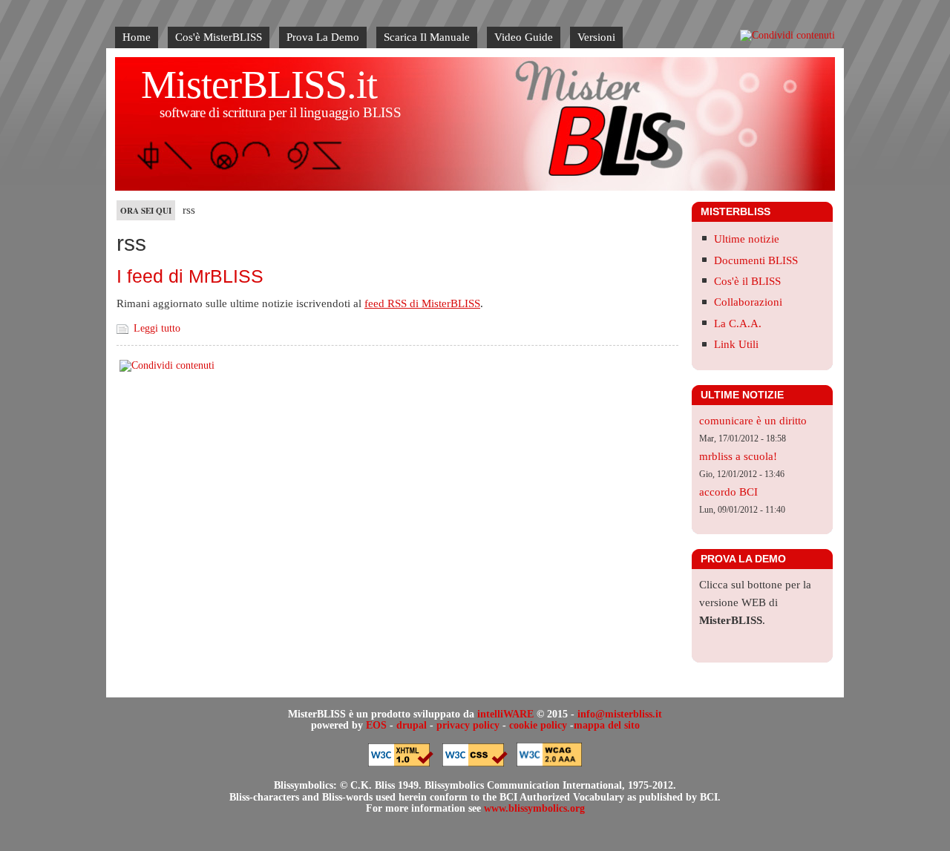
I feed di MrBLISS (190, 276)
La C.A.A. (737, 323)
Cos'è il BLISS (747, 281)
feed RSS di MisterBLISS (422, 303)
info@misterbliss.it (619, 714)
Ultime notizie (746, 239)
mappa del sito (607, 725)
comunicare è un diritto (753, 421)
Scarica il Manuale (427, 37)
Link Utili (736, 344)
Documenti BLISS (756, 260)
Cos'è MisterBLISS (218, 37)
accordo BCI (728, 492)
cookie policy (538, 725)
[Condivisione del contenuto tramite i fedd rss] (787, 35)
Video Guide (523, 37)
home (136, 37)
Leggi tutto (157, 328)
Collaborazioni (748, 302)
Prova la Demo (322, 37)
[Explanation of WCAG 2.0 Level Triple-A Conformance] (549, 763)
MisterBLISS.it (259, 84)
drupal (411, 725)
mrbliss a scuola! (738, 456)
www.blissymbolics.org (534, 808)
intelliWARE (505, 714)
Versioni (596, 37)
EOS (376, 725)
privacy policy (467, 725)
